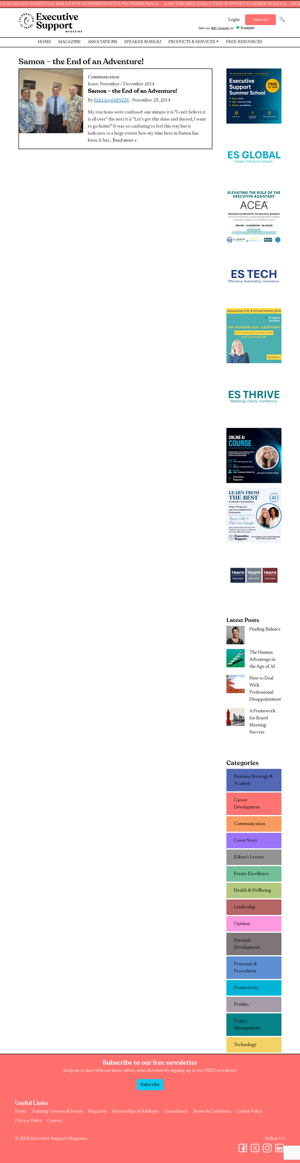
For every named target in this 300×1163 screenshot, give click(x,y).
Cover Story (245, 840)
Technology (245, 1044)
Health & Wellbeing (252, 890)
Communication (103, 77)
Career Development (247, 804)
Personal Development (247, 944)
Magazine (69, 42)
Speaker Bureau (142, 42)
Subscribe (260, 20)
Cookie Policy (249, 1111)
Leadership (244, 907)
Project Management (247, 1025)
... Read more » (123, 140)
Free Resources (244, 42)
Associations (102, 42)
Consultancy (175, 1111)
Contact (55, 1120)
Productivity (246, 988)
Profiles (241, 1004)
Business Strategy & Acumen (253, 780)
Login (234, 19)
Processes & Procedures (245, 968)
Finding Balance (265, 629)
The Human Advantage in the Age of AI (262, 659)
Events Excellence (251, 874)
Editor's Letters (249, 857)
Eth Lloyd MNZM (111, 100)
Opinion (242, 923)
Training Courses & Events (57, 1111)
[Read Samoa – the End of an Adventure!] (51, 100)
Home (44, 42)
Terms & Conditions (212, 1111)
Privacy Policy (28, 1120)
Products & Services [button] (191, 42)
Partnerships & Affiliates (135, 1111)
